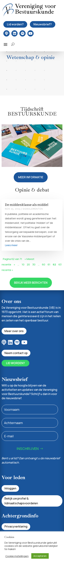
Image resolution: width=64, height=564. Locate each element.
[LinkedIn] (14, 33)
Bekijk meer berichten (30, 283)
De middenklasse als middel (26, 205)
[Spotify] (22, 33)
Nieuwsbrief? (42, 24)
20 (28, 264)
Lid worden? (15, 24)
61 (49, 264)
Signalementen (33, 209)
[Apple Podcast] (6, 33)
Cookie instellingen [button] (17, 556)
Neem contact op (16, 353)
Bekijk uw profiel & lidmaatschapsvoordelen (21, 500)
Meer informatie (30, 177)
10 (23, 264)
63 (60, 264)
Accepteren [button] (40, 555)
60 (43, 264)
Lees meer (11, 245)
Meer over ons (14, 331)
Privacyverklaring (15, 526)
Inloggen (10, 488)
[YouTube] (30, 33)
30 (33, 264)
